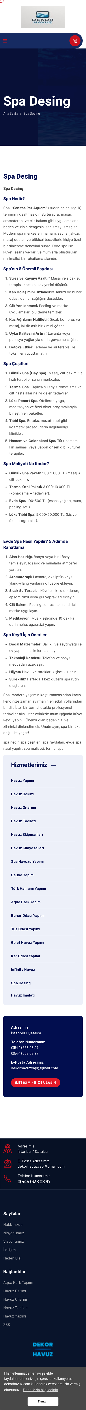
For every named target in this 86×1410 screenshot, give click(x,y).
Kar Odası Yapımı (25, 955)
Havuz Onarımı (23, 807)
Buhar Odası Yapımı (27, 915)
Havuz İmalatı (23, 995)
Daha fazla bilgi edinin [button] (40, 1390)
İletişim (9, 1249)
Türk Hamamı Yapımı (28, 888)
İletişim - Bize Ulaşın (35, 1082)
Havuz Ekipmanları (27, 834)
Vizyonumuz (13, 1241)
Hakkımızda (12, 1224)
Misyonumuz (13, 1232)
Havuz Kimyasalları (27, 847)
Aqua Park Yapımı (26, 901)
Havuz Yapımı (22, 780)
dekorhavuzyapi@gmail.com (34, 1067)
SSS (6, 1324)
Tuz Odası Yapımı (25, 928)
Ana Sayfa (10, 113)
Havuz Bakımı (22, 793)
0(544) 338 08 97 (24, 1047)
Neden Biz (12, 1257)
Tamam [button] (43, 1401)
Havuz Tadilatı (23, 820)
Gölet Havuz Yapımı (27, 942)
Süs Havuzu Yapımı (27, 861)
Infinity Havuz (23, 969)
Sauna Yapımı (22, 874)
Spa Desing (21, 982)
